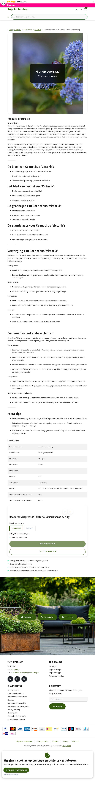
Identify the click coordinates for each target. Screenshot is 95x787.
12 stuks (29, 528)
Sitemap (65, 741)
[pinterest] (24, 679)
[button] (65, 511)
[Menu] (8, 16)
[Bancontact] (56, 729)
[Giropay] (5, 733)
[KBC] (86, 729)
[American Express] (27, 729)
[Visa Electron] (64, 729)
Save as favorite (48, 552)
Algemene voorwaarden (24, 741)
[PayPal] (5, 729)
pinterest (69, 617)
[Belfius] (78, 729)
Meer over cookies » (11, 775)
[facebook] (10, 679)
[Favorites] (81, 9)
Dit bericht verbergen (16, 770)
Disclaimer (55, 741)
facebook (28, 617)
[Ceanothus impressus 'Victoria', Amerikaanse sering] (47, 73)
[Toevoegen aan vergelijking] (70, 511)
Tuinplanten (28, 30)
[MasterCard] (13, 729)
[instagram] (17, 679)
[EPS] (13, 733)
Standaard (16, 528)
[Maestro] (71, 729)
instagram (49, 617)
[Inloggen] (76, 9)
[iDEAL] (49, 729)
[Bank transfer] (42, 729)
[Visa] (20, 729)
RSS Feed (75, 741)
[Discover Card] (34, 729)
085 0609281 (15, 669)
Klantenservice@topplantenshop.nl (26, 673)
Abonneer (57, 706)
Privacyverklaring (42, 741)
